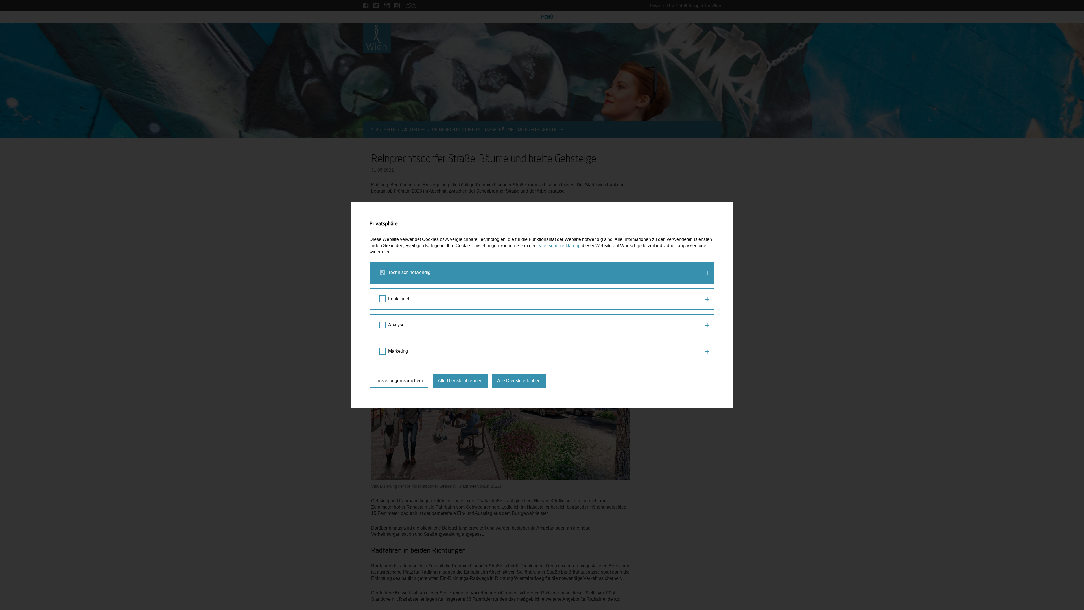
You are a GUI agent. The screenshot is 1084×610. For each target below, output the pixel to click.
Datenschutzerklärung (559, 245)
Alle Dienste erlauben (519, 380)
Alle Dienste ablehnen (460, 380)
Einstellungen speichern (399, 380)
